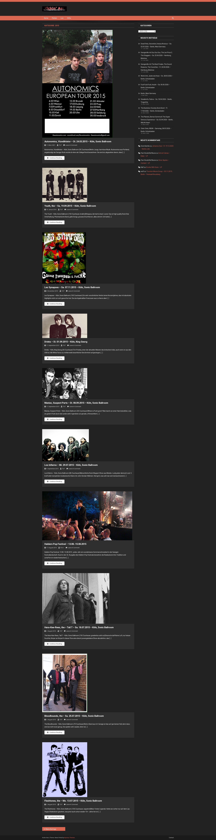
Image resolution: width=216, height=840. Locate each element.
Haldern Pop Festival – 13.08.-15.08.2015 (65, 544)
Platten (54, 18)
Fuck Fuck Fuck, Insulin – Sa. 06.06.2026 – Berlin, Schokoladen (155, 86)
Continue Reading (56, 158)
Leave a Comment (71, 145)
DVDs (69, 18)
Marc (62, 548)
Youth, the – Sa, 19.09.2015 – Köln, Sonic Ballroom (70, 206)
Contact (171, 837)
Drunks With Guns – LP (154, 167)
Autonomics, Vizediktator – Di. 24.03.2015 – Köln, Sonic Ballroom (77, 141)
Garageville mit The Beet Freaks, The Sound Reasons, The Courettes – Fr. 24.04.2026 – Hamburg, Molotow (156, 67)
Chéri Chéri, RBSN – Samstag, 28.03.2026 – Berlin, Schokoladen (156, 130)
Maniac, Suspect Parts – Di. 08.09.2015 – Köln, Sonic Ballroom (76, 403)
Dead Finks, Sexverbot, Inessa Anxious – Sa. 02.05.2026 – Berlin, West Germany (156, 45)
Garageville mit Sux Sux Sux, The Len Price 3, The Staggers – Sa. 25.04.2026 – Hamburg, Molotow (156, 55)
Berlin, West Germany (148, 93)
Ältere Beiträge (50, 829)
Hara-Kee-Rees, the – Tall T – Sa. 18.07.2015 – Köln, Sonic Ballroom (79, 627)
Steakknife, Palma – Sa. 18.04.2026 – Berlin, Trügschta (156, 100)
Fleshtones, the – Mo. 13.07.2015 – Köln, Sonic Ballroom (73, 800)
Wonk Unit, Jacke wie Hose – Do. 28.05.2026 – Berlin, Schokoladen (157, 77)
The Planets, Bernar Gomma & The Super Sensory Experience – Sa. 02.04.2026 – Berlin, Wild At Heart (157, 119)
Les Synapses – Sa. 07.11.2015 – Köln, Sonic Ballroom (72, 287)
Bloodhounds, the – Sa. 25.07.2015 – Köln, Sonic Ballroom (74, 716)
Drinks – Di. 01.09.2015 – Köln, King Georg (65, 341)
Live (62, 18)
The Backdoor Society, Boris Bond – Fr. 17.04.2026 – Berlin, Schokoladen (154, 109)
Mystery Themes (69, 837)
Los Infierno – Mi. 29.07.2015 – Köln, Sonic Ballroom (71, 465)
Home (46, 18)
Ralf (60, 145)
